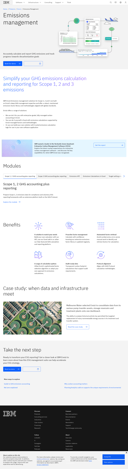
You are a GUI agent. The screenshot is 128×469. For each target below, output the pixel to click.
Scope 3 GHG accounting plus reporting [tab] (52, 176)
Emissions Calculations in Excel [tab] (94, 176)
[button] (120, 2)
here (90, 461)
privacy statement (42, 465)
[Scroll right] (124, 176)
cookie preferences (43, 459)
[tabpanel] (64, 199)
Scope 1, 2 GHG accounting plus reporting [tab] (20, 176)
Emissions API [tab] (75, 176)
